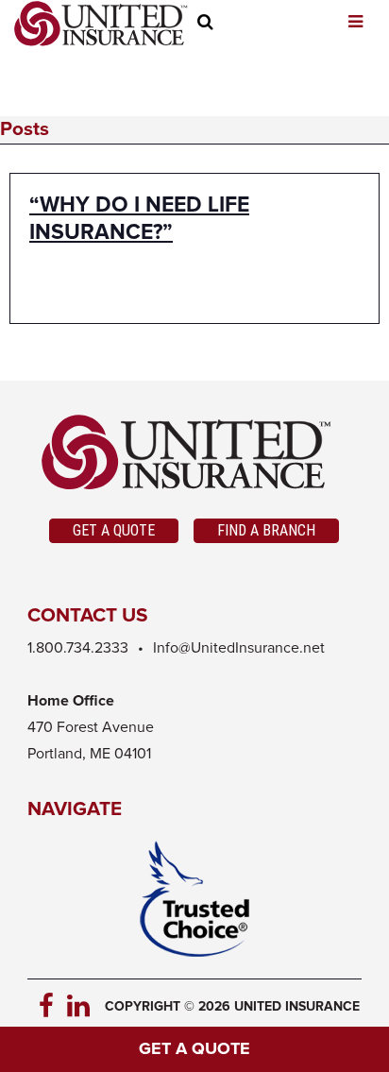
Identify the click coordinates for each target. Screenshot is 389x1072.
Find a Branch (266, 530)
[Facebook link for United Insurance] (53, 1007)
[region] (243, 25)
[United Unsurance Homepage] (194, 452)
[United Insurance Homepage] (101, 23)
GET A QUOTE (194, 1049)
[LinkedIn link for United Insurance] (81, 1007)
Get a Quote (114, 530)
